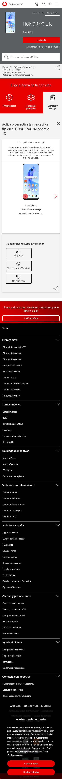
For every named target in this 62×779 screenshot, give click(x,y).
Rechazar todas (31, 772)
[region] (31, 744)
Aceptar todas (31, 763)
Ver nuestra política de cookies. (28, 751)
